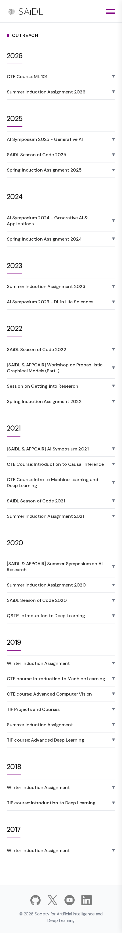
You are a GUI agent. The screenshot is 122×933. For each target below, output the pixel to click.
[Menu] (110, 11)
